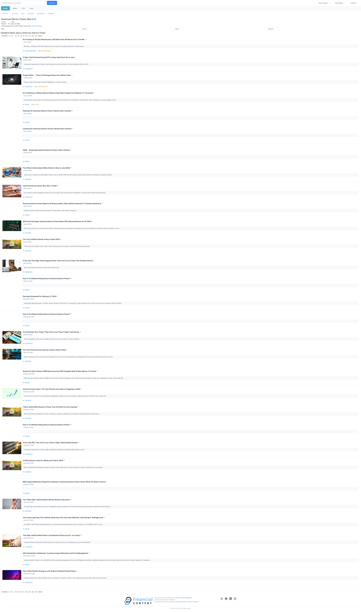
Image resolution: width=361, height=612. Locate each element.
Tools (31, 8)
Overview (15, 13)
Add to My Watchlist (36, 26)
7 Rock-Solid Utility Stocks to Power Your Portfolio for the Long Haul (51, 407)
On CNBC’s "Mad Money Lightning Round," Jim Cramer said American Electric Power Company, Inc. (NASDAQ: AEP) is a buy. (63, 524)
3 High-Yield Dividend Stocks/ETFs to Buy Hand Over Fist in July (49, 57)
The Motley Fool (28, 68)
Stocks (15, 8)
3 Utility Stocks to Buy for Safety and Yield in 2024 (44, 460)
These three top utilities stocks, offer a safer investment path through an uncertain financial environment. (57, 246)
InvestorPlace (28, 179)
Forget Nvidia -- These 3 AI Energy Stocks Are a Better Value (48, 75)
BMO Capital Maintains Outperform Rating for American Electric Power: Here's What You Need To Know (65, 482)
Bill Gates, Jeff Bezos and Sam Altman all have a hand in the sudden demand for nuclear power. (54, 46)
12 (32, 36)
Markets (5, 8)
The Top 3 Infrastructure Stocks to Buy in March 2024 (45, 350)
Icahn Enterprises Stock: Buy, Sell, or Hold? (41, 186)
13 (36, 36)
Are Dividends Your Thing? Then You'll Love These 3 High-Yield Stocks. (52, 332)
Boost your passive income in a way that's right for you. (42, 267)
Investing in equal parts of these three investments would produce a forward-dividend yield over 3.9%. (56, 64)
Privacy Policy (182, 602)
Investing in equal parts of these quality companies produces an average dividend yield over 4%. (54, 449)
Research (271, 29)
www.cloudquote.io (186, 598)
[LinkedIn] (230, 601)
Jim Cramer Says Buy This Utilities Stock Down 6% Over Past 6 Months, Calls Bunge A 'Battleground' (64, 518)
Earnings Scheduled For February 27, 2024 (40, 296)
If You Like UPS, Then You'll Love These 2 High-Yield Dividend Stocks (51, 443)
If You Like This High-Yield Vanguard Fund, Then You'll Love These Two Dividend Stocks (59, 261)
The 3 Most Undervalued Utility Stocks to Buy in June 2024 (47, 168)
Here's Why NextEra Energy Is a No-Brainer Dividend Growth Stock (50, 571)
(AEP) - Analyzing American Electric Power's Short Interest (47, 150)
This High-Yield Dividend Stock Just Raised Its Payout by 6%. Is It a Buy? (52, 535)
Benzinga (27, 104)
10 (26, 36)
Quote (84, 29)
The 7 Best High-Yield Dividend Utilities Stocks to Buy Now (47, 500)
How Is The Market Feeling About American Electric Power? (47, 278)
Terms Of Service (193, 602)
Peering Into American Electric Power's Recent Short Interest (48, 111)
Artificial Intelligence (46, 50)
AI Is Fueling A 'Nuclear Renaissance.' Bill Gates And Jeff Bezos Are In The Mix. (55, 39)
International (41, 13)
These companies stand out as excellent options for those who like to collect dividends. (52, 339)
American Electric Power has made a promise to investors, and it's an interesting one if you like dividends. (57, 542)
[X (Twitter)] (222, 601)
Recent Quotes (323, 3)
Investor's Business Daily (30, 50)
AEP (33, 19)
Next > (40, 36)
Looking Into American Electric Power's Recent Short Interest (48, 129)
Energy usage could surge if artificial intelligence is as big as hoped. (45, 82)
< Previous (4, 36)
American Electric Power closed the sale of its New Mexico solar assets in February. (50, 210)
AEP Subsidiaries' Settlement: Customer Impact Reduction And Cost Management (56, 553)
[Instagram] (235, 601)
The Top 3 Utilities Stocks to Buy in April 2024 (42, 239)
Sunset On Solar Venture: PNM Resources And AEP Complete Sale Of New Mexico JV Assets (60, 371)
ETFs (23, 8)
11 (29, 36)
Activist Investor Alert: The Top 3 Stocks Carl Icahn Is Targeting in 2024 (52, 389)
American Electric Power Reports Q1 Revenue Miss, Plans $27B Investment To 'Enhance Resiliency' (63, 204)
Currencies (30, 13)
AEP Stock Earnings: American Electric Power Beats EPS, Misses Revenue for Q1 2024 (58, 221)
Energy (37, 104)
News (22, 13)
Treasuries (51, 13)
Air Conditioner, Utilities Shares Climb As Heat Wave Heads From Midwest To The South (59, 93)
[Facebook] (226, 601)
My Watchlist (339, 3)
